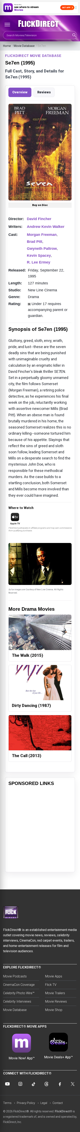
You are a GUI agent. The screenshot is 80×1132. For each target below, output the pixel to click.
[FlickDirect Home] (40, 23)
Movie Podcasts (15, 976)
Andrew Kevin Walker (45, 227)
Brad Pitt (34, 242)
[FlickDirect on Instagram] (20, 1084)
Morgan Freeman (42, 235)
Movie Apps (53, 976)
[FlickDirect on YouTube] (7, 1084)
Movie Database (24, 45)
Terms (7, 1103)
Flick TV (50, 985)
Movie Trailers (55, 993)
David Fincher (39, 219)
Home (7, 45)
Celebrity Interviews (17, 1001)
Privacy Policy (26, 1103)
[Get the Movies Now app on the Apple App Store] (40, 8)
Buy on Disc (40, 205)
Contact (58, 1103)
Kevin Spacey (39, 255)
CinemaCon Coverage (19, 985)
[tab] (19, 92)
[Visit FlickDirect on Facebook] (59, 1084)
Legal (43, 1103)
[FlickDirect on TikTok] (33, 1084)
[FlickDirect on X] (73, 1084)
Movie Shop (53, 1010)
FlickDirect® (63, 1111)
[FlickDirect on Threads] (46, 1084)
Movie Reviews (56, 1001)
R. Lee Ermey (38, 262)
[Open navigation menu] (7, 24)
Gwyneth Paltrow (42, 249)
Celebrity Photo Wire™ (18, 993)
